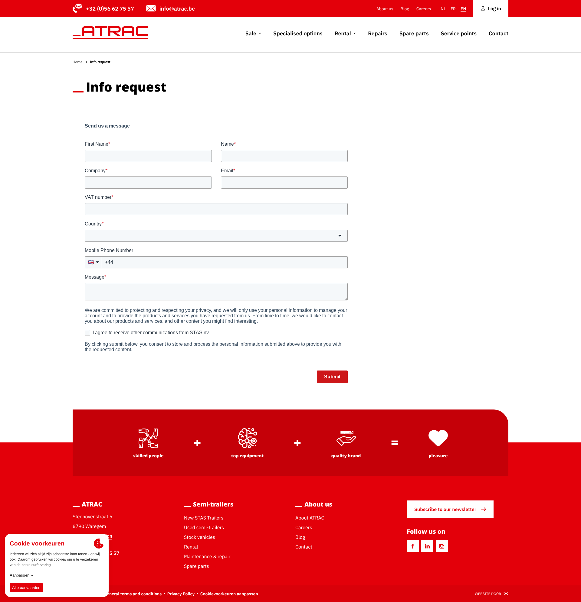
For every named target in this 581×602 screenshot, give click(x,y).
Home (77, 61)
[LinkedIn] (427, 546)
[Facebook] (413, 546)
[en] (110, 32)
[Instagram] (442, 546)
